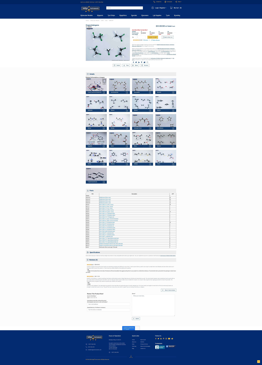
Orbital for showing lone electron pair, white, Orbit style (111, 243)
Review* (133, 293)
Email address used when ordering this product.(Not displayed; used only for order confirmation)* (97, 301)
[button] (178, 2)
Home (87, 20)
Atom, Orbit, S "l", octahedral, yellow (107, 234)
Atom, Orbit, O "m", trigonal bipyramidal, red (108, 241)
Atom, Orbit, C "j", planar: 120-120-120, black (108, 218)
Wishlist (142, 342)
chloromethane (151, 51)
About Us (134, 342)
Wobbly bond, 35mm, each (105, 201)
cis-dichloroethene (165, 51)
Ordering (134, 346)
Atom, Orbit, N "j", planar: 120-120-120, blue (108, 220)
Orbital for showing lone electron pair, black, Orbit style (111, 245)
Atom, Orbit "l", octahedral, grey (106, 236)
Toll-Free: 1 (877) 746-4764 (92, 2)
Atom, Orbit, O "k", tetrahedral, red (106, 225)
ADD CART (153, 37)
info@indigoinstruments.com (94, 349)
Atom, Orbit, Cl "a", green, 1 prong (106, 211)
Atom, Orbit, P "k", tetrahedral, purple (107, 227)
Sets (106, 20)
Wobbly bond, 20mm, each (105, 197)
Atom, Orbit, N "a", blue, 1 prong (106, 206)
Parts (127, 65)
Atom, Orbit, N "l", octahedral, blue (106, 233)
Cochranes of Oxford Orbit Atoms (167, 255)
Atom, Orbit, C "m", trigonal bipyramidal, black (109, 238)
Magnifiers (123, 15)
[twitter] (136, 62)
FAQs (133, 344)
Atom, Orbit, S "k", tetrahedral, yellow (107, 229)
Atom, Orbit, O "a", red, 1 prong (105, 208)
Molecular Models (87, 15)
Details (118, 65)
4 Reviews (145, 40)
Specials (134, 15)
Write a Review (156, 40)
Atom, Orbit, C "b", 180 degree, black (107, 213)
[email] (147, 62)
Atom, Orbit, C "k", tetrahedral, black (107, 222)
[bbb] (160, 347)
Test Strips (111, 15)
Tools (168, 15)
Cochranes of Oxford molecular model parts (161, 58)
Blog (133, 348)
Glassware (144, 15)
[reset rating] (88, 297)
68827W (111, 20)
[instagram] (166, 338)
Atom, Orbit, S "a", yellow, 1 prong (106, 209)
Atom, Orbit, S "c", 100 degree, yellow (107, 215)
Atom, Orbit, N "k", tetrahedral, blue (106, 224)
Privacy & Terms (144, 344)
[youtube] (169, 338)
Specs (136, 65)
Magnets (100, 15)
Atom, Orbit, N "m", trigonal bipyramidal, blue (108, 240)
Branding (177, 15)
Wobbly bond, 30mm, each (105, 199)
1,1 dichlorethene (154, 53)
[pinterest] (141, 62)
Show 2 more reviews (170, 290)
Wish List (168, 37)
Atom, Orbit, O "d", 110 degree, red (106, 217)
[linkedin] (138, 62)
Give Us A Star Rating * (91, 296)
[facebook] (133, 62)
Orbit (102, 20)
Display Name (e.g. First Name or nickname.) (96, 307)
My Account (143, 339)
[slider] (93, 297)
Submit (137, 318)
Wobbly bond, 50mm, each (105, 202)
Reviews (146, 65)
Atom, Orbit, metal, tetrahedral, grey (107, 231)
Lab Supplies (157, 15)
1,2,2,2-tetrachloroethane (137, 53)
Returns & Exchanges (145, 346)
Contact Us (142, 348)
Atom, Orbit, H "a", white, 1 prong (106, 204)
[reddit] (144, 62)
